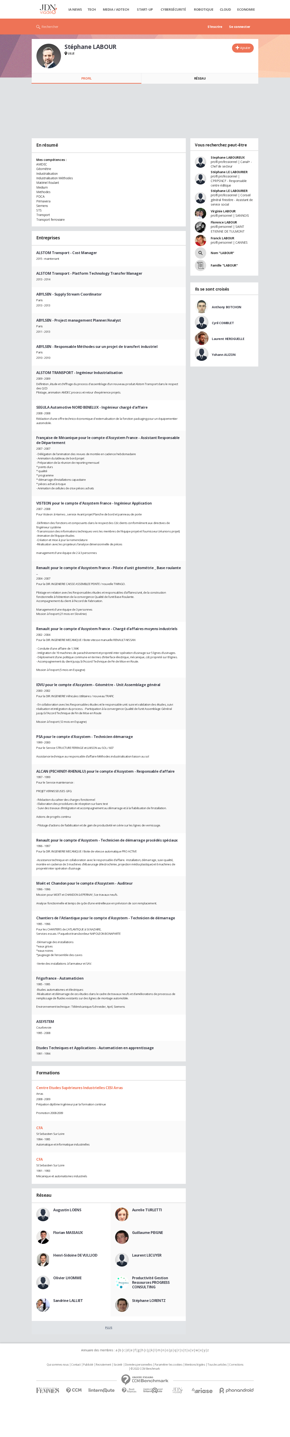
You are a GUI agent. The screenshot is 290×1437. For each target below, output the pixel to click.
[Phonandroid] (237, 1390)
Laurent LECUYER (147, 1255)
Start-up (145, 9)
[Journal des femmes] (47, 1390)
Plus (108, 1327)
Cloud (225, 9)
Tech (91, 9)
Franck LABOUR (222, 238)
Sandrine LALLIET (68, 1300)
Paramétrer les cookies (168, 1364)
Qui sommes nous (58, 1364)
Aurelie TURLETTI (147, 1209)
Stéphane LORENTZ (149, 1300)
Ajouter (245, 48)
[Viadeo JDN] (177, 1390)
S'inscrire (215, 26)
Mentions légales (195, 1364)
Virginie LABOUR (223, 211)
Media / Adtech (116, 9)
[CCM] (74, 1390)
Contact (75, 1364)
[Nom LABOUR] (200, 253)
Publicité (88, 1364)
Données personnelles (138, 1364)
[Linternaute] (102, 1390)
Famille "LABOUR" (224, 265)
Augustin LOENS (67, 1209)
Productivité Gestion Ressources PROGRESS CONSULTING (151, 1282)
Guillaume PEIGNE (147, 1232)
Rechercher (49, 26)
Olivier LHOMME (67, 1277)
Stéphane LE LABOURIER (229, 172)
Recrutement (103, 1364)
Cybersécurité (173, 9)
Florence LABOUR (224, 222)
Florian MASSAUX (68, 1232)
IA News (75, 9)
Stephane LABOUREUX (227, 157)
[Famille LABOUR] (200, 265)
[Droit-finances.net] (129, 1390)
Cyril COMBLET (223, 323)
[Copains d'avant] (153, 1390)
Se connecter (239, 26)
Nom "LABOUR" (222, 253)
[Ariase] (202, 1390)
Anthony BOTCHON (226, 307)
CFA (39, 1127)
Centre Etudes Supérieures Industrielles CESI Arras (79, 1087)
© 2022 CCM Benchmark (145, 1368)
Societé (118, 1364)
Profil (86, 78)
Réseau (199, 78)
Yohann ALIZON (224, 354)
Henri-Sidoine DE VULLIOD (75, 1255)
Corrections (236, 1364)
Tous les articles (217, 1364)
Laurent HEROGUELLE (228, 339)
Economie (246, 9)
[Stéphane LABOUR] (48, 56)
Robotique (203, 9)
